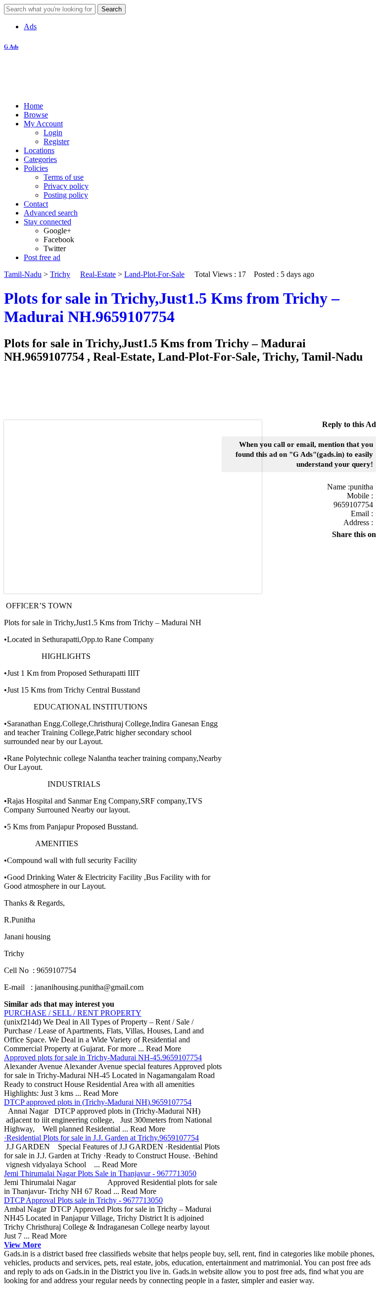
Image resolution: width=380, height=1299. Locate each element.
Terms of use (64, 177)
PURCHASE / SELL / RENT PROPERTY (73, 1013)
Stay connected (47, 221)
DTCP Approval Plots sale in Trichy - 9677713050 (83, 1200)
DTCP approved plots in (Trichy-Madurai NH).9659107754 (97, 1102)
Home (33, 106)
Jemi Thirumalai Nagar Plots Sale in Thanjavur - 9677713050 (100, 1173)
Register (56, 141)
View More (22, 1245)
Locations (39, 150)
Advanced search (51, 213)
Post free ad (42, 257)
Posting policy (66, 195)
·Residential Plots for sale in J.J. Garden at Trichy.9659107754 (101, 1138)
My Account (43, 123)
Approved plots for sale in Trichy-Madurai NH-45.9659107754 (103, 1057)
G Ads (11, 47)
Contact (36, 204)
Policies (36, 168)
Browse (36, 114)
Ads (30, 26)
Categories (40, 159)
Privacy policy (66, 186)
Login (53, 132)
